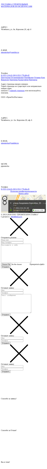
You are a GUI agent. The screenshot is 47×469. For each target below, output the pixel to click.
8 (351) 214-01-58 (8, 75)
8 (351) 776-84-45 (22, 75)
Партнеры (14, 80)
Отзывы (37, 77)
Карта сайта (23, 193)
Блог (43, 77)
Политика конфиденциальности (23, 191)
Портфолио (29, 77)
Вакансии (5, 80)
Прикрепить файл (37, 264)
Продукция (5, 77)
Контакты (33, 80)
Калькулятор (23, 80)
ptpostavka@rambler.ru (10, 52)
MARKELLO (16, 217)
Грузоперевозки (17, 77)
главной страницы (17, 91)
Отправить (6, 267)
